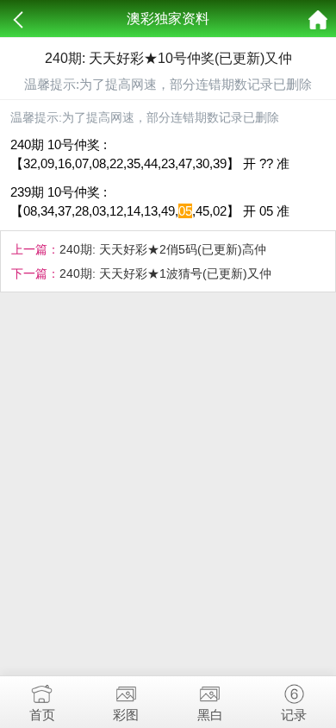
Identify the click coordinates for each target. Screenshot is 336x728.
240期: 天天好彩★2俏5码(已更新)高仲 (162, 249)
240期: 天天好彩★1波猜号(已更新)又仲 (165, 273)
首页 (42, 714)
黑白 (210, 714)
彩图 (126, 714)
